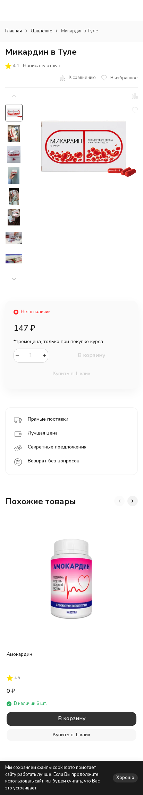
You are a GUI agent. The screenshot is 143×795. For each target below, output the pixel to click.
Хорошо (125, 777)
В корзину (91, 355)
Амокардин (19, 654)
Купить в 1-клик (71, 373)
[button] (14, 279)
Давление (41, 31)
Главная (13, 31)
